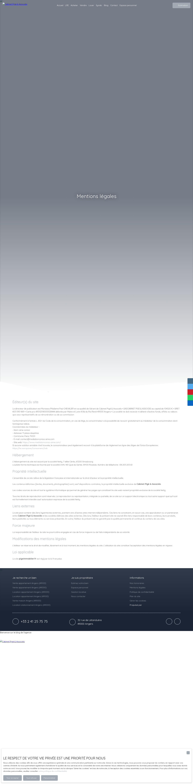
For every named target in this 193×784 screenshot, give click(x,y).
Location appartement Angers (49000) (30, 592)
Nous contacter (78, 596)
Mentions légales (137, 587)
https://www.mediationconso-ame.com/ (42, 442)
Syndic (99, 5)
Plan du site (135, 596)
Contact (114, 5)
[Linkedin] (169, 621)
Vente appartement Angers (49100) (29, 583)
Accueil (60, 5)
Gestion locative (78, 592)
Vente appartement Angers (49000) (29, 587)
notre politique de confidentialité (52, 771)
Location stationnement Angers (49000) (31, 605)
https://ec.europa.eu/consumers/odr (29, 448)
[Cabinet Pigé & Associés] (16, 5)
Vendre (83, 5)
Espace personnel (128, 5)
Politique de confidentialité (142, 592)
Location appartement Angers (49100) (30, 596)
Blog (106, 5)
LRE (67, 5)
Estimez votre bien (79, 583)
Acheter (74, 5)
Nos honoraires (137, 583)
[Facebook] (177, 621)
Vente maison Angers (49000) (26, 600)
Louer (91, 5)
